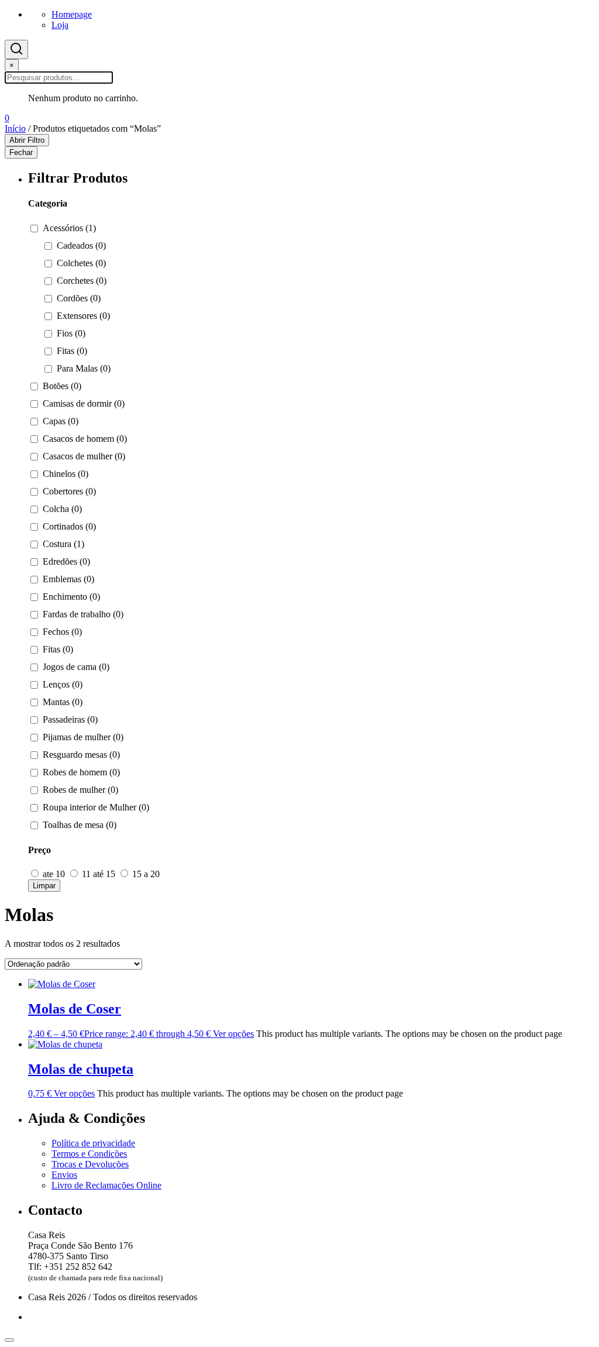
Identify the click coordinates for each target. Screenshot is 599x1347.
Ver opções (233, 1034)
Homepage (71, 14)
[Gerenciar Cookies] (9, 1340)
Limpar (44, 885)
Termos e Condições (89, 1154)
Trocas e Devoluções (90, 1164)
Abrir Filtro (26, 140)
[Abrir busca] (16, 49)
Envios (64, 1175)
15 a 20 (145, 874)
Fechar (21, 152)
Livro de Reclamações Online (106, 1185)
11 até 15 (99, 874)
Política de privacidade (93, 1143)
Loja (59, 25)
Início (15, 128)
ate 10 (53, 874)
